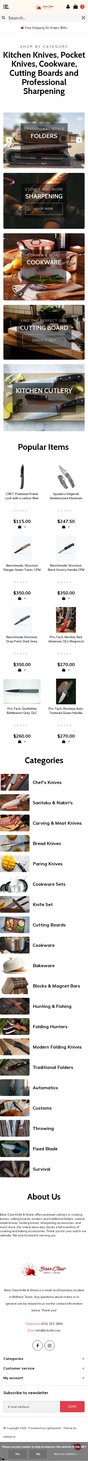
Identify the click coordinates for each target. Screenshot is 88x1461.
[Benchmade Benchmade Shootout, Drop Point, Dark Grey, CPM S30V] (22, 619)
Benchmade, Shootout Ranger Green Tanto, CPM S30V (22, 568)
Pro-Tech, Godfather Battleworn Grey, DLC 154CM (22, 711)
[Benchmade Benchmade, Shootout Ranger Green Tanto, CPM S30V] (22, 548)
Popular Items (43, 447)
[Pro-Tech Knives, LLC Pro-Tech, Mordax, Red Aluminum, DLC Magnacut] (66, 619)
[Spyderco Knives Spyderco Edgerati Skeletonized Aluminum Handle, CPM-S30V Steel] (66, 476)
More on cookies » (66, 1454)
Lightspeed (53, 1428)
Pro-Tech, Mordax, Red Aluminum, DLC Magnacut (66, 639)
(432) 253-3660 (52, 1323)
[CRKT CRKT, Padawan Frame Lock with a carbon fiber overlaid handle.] (22, 476)
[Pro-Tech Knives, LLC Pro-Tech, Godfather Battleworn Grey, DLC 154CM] (22, 691)
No (38, 1454)
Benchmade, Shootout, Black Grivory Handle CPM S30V (66, 568)
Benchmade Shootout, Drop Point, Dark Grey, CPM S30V (22, 639)
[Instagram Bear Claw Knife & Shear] (49, 1345)
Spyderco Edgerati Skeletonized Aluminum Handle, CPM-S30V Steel (66, 496)
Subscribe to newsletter (25, 1392)
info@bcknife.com (48, 1330)
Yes (17, 1454)
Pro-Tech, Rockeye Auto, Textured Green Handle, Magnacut (66, 711)
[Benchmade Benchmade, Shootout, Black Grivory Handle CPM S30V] (66, 548)
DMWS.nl (9, 1436)
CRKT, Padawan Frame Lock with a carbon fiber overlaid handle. (22, 496)
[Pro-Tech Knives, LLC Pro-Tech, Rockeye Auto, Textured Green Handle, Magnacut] (66, 691)
